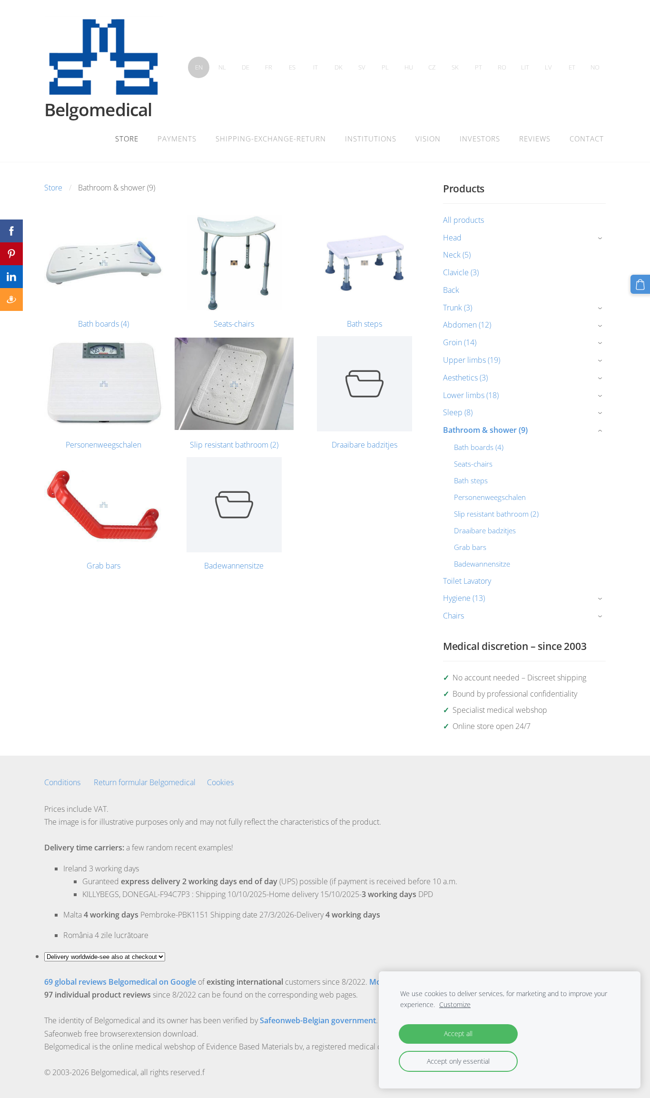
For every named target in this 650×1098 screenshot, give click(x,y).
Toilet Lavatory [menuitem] (467, 581)
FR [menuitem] (268, 67)
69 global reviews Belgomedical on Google (120, 982)
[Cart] (640, 284)
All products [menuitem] (463, 220)
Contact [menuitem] (587, 138)
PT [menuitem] (478, 67)
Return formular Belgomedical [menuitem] (145, 782)
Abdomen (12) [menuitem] (467, 324)
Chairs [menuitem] (453, 615)
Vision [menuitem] (428, 138)
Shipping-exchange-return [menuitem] (271, 138)
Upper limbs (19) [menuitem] (471, 360)
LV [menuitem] (548, 67)
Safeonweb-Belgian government (318, 1020)
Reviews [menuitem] (535, 138)
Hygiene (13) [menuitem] (464, 598)
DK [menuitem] (339, 67)
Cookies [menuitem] (220, 782)
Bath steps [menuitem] (471, 480)
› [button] (601, 238)
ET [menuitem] (572, 67)
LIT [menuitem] (525, 67)
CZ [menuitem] (431, 67)
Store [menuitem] (126, 138)
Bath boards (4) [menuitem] (478, 447)
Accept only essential (458, 1061)
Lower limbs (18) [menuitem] (471, 395)
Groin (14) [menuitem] (459, 342)
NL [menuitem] (222, 67)
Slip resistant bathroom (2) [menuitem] (496, 514)
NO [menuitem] (595, 67)
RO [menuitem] (502, 67)
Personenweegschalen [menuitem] (490, 497)
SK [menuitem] (455, 67)
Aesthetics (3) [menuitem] (465, 377)
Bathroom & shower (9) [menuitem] (485, 430)
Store (53, 187)
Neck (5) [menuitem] (457, 255)
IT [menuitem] (315, 67)
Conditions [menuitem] (62, 782)
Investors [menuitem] (480, 138)
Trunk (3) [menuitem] (457, 307)
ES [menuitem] (292, 67)
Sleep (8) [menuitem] (458, 412)
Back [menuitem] (451, 290)
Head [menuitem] (452, 237)
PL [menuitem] (385, 67)
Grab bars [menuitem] (470, 547)
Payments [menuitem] (177, 138)
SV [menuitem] (361, 67)
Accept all (458, 1033)
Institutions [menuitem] (370, 138)
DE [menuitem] (245, 67)
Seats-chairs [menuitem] (473, 464)
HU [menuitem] (408, 67)
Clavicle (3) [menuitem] (461, 272)
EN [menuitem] (199, 67)
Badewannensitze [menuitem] (482, 564)
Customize (455, 1004)
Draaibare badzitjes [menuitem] (485, 530)
